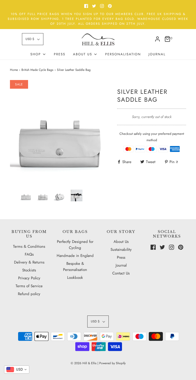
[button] (32, 39)
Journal (157, 54)
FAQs (29, 254)
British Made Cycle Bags (37, 70)
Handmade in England (75, 255)
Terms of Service (29, 286)
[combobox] (16, 369)
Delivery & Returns (29, 262)
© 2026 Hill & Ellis (83, 363)
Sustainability (121, 249)
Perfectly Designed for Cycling (75, 245)
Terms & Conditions (29, 246)
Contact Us (121, 273)
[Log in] (157, 39)
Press (59, 54)
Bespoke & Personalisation (75, 266)
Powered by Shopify (112, 363)
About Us (121, 241)
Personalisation (123, 54)
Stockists (29, 270)
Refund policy (29, 294)
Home (14, 70)
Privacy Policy (29, 278)
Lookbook (75, 277)
